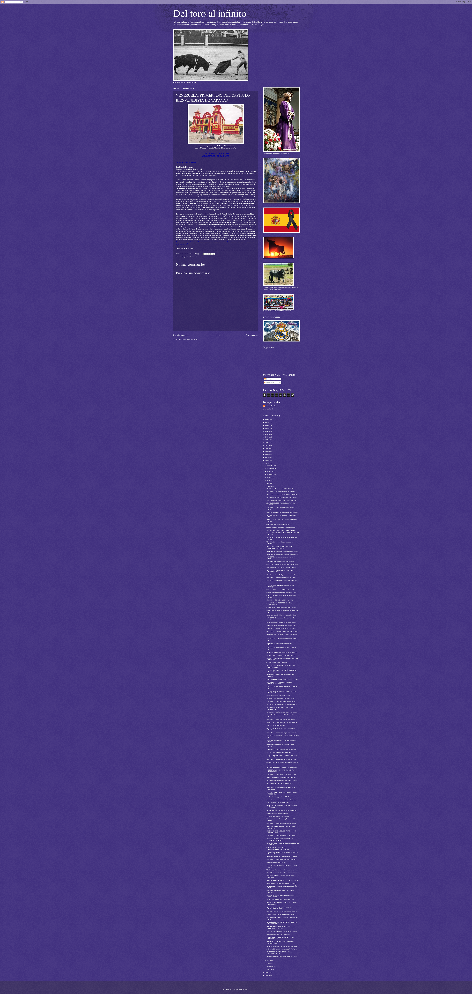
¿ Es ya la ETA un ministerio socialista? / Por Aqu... (281, 949)
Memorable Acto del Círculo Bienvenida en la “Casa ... (282, 911)
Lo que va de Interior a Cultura (275, 725)
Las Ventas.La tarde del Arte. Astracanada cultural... (281, 615)
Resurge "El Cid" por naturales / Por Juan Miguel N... (282, 722)
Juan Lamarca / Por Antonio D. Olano (277, 524)
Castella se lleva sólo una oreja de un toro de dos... (281, 607)
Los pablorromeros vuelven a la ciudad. (278, 696)
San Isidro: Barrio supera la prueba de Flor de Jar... (281, 767)
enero (269, 969)
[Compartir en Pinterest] (213, 254)
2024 (266, 425)
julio (268, 480)
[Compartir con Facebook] (211, 254)
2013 (266, 457)
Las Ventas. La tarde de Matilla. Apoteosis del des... (281, 701)
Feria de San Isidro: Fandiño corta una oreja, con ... (281, 810)
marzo (269, 963)
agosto (269, 477)
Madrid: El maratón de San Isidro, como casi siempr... (282, 873)
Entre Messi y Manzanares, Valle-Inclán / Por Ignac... (282, 956)
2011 (266, 463)
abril (268, 960)
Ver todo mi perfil (268, 409)
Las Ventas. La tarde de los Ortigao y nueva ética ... (281, 733)
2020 (266, 437)
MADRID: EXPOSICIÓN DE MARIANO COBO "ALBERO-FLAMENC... (280, 839)
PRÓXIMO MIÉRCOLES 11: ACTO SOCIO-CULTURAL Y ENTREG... (279, 927)
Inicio (218, 335)
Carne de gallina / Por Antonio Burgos (277, 802)
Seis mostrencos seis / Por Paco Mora (277, 934)
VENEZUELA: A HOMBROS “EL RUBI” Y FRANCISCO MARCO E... (278, 908)
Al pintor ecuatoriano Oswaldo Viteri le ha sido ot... (281, 527)
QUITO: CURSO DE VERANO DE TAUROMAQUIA (281, 589)
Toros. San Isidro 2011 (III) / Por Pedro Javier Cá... (281, 500)
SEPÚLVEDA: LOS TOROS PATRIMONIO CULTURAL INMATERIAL (279, 547)
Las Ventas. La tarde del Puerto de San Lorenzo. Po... (282, 719)
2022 (266, 431)
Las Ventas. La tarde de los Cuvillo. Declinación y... (281, 774)
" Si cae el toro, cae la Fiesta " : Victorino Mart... (280, 530)
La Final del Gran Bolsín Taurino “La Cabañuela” (280, 625)
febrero (269, 966)
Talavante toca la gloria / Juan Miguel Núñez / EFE (281, 752)
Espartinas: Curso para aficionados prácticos (279, 488)
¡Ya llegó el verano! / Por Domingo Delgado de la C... (282, 622)
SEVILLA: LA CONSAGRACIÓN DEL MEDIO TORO (282, 880)
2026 (266, 419)
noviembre (270, 468)
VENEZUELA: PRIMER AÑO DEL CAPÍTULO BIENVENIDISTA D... (280, 571)
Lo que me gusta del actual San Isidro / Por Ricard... (281, 561)
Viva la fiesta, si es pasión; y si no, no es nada (280, 870)
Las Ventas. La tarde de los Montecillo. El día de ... (281, 800)
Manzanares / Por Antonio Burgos (276, 862)
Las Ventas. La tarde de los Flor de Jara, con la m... (281, 759)
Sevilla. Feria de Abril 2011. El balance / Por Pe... (280, 899)
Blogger (247, 989)
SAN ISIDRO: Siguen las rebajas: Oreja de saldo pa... (282, 704)
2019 (266, 440)
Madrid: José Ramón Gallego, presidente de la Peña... (282, 575)
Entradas (269, 379)
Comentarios (270, 382)
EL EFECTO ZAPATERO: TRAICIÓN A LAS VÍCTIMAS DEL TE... (279, 952)
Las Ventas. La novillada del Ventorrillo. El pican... (281, 491)
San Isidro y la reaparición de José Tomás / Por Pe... (282, 780)
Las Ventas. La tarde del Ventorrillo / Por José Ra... (281, 749)
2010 (266, 972)
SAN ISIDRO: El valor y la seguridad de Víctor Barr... (282, 494)
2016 (266, 448)
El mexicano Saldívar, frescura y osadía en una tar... (282, 777)
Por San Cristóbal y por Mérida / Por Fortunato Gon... (282, 797)
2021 (266, 434)
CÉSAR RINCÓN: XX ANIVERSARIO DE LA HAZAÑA (282, 679)
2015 (266, 451)
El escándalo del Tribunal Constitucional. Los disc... (281, 883)
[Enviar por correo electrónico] (204, 254)
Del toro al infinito (209, 12)
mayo (268, 486)
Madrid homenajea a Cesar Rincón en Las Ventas (281, 567)
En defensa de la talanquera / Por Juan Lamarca (280, 698)
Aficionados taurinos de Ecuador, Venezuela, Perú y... (282, 856)
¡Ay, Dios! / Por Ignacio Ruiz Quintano (277, 816)
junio (268, 483)
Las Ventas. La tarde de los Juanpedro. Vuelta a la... (281, 823)
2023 (266, 428)
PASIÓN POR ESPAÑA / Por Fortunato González (281, 655)
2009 (266, 975)
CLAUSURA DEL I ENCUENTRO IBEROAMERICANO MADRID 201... (278, 848)
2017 (266, 445)
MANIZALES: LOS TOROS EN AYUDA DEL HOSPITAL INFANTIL (279, 682)
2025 (266, 422)
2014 (266, 454)
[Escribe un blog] (206, 254)
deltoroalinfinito (271, 406)
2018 (266, 443)
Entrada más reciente (182, 335)
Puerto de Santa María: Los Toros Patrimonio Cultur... (282, 946)
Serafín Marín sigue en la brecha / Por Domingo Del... (282, 652)
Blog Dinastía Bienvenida (184, 167)
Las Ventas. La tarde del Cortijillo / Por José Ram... (281, 577)
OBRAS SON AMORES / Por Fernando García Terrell (282, 564)
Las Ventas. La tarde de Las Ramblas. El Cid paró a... (282, 554)
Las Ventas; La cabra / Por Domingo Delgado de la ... (282, 551)
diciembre (270, 465)
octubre (269, 471)
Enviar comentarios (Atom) (190, 339)
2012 (266, 460)
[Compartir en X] (209, 254)
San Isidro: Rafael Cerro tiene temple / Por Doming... (282, 497)
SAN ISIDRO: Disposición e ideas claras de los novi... (282, 631)
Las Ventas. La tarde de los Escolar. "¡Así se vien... (281, 835)
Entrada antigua (252, 335)
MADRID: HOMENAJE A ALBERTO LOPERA (279, 600)
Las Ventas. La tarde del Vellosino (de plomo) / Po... (281, 859)
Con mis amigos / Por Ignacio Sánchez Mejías (280, 914)
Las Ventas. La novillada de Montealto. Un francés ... (282, 628)
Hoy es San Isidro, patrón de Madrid (277, 813)
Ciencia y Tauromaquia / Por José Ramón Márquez (281, 931)
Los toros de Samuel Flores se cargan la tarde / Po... (282, 512)
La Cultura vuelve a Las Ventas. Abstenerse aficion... (282, 712)
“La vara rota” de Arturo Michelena (276, 662)
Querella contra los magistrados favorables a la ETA (281, 592)
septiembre (270, 474)
